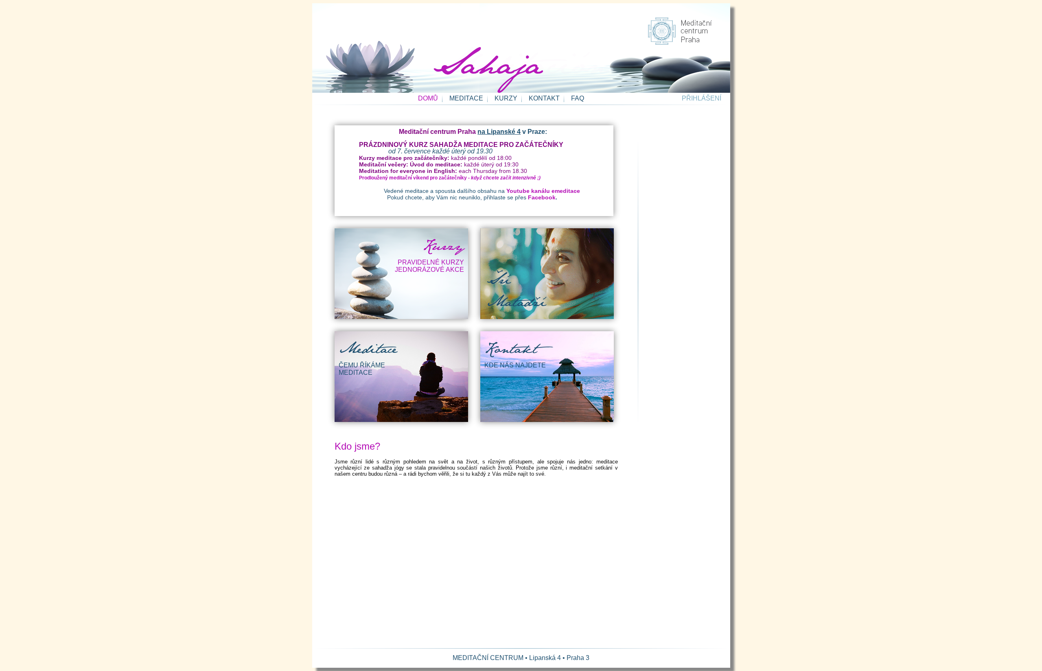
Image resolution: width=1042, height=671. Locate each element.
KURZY (506, 98)
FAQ (577, 98)
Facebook (542, 197)
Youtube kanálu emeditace (543, 191)
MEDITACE (466, 98)
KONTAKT (544, 98)
